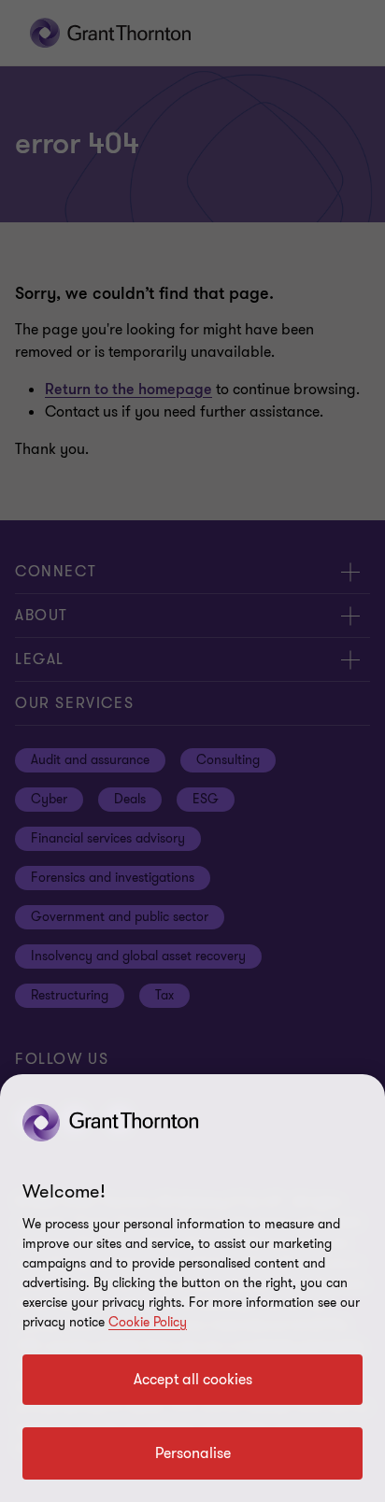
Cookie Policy (147, 1322)
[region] (192, 1288)
